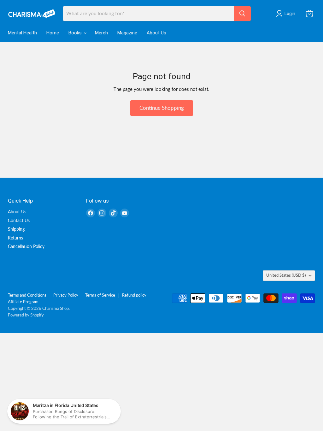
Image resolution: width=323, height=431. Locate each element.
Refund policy (134, 295)
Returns (15, 238)
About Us (156, 33)
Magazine (127, 33)
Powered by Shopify (26, 315)
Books (75, 33)
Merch (101, 33)
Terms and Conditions (27, 295)
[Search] (242, 13)
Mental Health (22, 33)
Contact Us (19, 221)
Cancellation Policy (26, 247)
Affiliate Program (23, 302)
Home (52, 33)
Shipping (16, 229)
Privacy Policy (65, 295)
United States (286, 275)
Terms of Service (100, 295)
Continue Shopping (161, 108)
